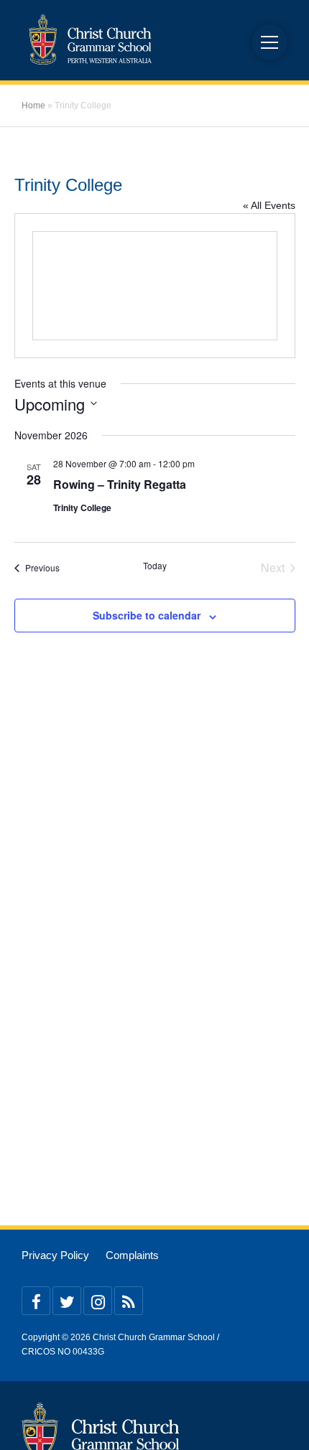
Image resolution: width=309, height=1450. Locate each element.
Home (33, 105)
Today (155, 565)
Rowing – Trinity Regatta (119, 484)
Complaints (132, 1255)
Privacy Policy (55, 1255)
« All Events (269, 205)
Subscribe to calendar (146, 615)
